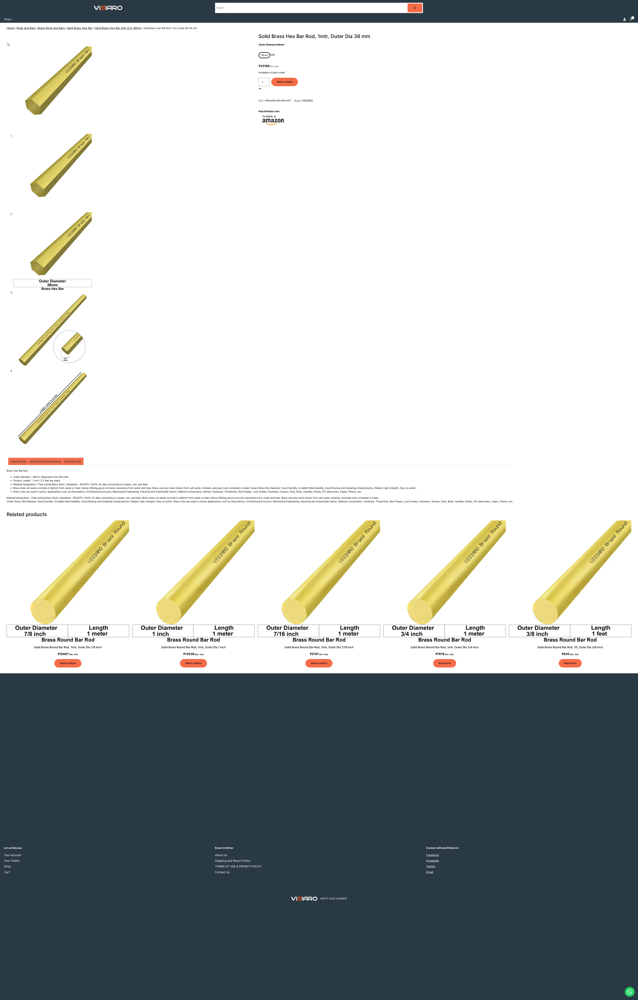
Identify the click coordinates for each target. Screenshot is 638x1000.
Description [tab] (19, 461)
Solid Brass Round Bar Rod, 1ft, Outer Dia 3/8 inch (570, 647)
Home (10, 28)
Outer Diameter (271, 44)
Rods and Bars (26, 28)
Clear (272, 54)
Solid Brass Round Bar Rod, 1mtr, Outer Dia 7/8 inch (68, 647)
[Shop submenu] (12, 19)
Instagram (432, 860)
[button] (8, 44)
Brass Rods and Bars (51, 28)
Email (429, 872)
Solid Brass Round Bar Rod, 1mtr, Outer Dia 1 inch (193, 647)
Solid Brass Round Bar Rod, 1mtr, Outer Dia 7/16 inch (319, 647)
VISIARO (307, 100)
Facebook (432, 855)
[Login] (624, 19)
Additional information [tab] (45, 461)
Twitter (430, 866)
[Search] (415, 7)
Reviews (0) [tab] (72, 461)
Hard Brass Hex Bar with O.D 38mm (118, 28)
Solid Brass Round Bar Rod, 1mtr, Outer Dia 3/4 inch (444, 647)
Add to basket (285, 81)
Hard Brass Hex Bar (79, 28)
